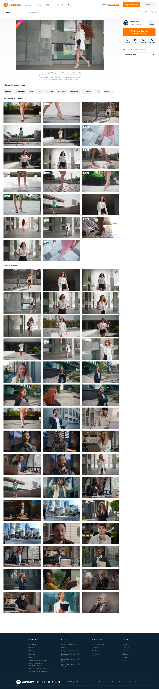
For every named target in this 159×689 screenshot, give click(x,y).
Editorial (59, 5)
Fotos (39, 5)
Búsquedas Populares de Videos (70, 665)
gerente (8, 91)
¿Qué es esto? (144, 49)
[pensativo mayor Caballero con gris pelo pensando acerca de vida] (100, 579)
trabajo (50, 91)
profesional (20, 91)
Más (69, 5)
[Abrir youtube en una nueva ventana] (59, 682)
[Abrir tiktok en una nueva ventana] (52, 682)
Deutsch (126, 654)
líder (98, 91)
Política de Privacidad (119, 682)
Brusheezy (32, 644)
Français (126, 657)
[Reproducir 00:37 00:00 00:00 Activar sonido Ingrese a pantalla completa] (60, 45)
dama (40, 91)
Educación (32, 657)
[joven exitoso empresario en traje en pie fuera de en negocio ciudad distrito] (61, 510)
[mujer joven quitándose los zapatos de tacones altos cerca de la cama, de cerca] (100, 227)
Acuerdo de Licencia (68, 644)
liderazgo (74, 91)
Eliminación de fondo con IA (38, 669)
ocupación (62, 91)
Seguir (151, 24)
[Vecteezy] (12, 5)
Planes (104, 5)
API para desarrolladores (37, 660)
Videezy (31, 651)
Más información (130, 55)
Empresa (31, 654)
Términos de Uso (104, 682)
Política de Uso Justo (134, 682)
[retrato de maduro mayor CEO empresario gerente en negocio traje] (100, 602)
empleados (87, 91)
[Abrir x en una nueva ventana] (56, 682)
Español (126, 648)
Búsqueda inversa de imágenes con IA (36, 664)
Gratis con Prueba (139, 32)
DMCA (63, 648)
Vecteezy (31, 648)
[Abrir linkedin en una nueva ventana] (45, 682)
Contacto (95, 648)
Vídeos (48, 5)
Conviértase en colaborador (97, 655)
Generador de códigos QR (37, 672)
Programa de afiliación (69, 651)
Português (127, 651)
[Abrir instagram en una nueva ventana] (42, 682)
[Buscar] (146, 12)
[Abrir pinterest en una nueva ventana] (49, 682)
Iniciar (148, 5)
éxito (31, 91)
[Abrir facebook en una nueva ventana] (38, 682)
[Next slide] (116, 91)
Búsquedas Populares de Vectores (70, 655)
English (126, 644)
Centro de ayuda (98, 644)
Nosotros (95, 651)
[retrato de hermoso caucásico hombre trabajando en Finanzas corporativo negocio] (22, 533)
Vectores (28, 5)
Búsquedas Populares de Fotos (70, 660)
